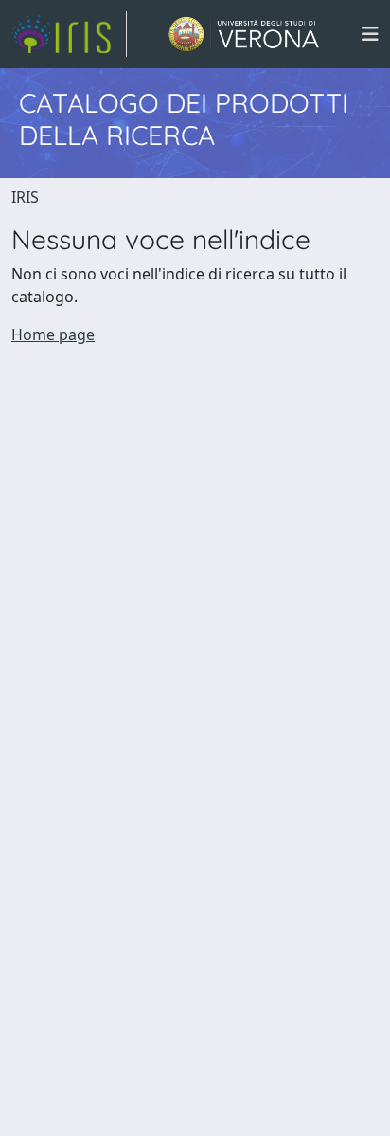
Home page (53, 334)
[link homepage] (69, 34)
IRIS (25, 197)
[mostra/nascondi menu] (370, 34)
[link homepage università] (244, 34)
